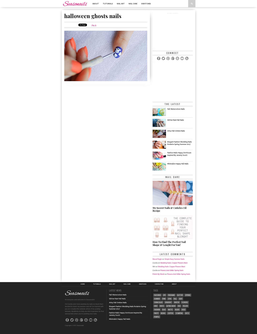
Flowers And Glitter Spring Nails (171, 270)
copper (170, 313)
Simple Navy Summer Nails (174, 259)
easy (180, 299)
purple (156, 317)
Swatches (146, 4)
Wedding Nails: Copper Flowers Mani (174, 263)
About (95, 4)
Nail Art (121, 4)
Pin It (94, 25)
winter (176, 302)
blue (164, 309)
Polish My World (158, 274)
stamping (179, 313)
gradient (168, 302)
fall (175, 299)
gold (183, 309)
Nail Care (133, 4)
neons (163, 313)
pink (163, 299)
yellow (185, 306)
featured (157, 295)
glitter (180, 295)
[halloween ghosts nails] (105, 80)
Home (83, 284)
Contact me (159, 284)
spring (187, 295)
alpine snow (171, 306)
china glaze (158, 302)
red (179, 306)
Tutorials (108, 4)
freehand (171, 295)
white (162, 306)
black (177, 309)
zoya (169, 299)
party (156, 313)
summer (157, 299)
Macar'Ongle (157, 259)
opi (164, 295)
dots (187, 313)
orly (155, 306)
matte (170, 309)
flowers (185, 302)
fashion (157, 309)
